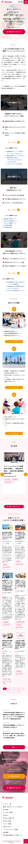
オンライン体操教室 (7, 682)
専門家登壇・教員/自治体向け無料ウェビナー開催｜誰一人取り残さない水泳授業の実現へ (14, 736)
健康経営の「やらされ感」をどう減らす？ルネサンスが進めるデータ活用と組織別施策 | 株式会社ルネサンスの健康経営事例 (7, 585)
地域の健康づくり (7, 568)
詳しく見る (12, 142)
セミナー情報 (7, 824)
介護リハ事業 (8, 482)
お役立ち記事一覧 (8, 818)
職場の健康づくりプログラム (16, 155)
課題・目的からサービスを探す (12, 807)
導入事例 (8, 479)
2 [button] (9, 689)
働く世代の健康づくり (11, 221)
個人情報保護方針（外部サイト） (13, 835)
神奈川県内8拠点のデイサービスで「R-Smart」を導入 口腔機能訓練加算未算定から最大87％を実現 (14, 469)
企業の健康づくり (7, 625)
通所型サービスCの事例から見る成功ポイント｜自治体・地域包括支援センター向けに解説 (20, 584)
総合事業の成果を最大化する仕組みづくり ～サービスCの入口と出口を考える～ (7, 536)
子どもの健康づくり (10, 223)
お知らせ (6, 815)
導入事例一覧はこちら (13, 506)
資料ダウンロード (22, 1)
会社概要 (6, 832)
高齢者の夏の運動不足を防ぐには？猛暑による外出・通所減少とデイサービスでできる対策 (7, 644)
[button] (26, 2)
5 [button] (23, 689)
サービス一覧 (7, 804)
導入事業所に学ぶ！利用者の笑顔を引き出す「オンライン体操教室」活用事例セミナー (20, 536)
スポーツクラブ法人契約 (14, 164)
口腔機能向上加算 (17, 479)
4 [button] (18, 689)
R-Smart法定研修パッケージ (16, 290)
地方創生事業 (8, 225)
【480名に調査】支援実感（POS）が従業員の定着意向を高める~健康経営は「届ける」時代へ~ (20, 644)
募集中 (6, 564)
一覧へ (13, 747)
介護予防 (19, 624)
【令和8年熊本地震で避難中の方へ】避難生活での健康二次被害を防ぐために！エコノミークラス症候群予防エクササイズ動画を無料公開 (14, 716)
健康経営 (6, 622)
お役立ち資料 (7, 821)
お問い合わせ (19, 1)
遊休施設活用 (8, 227)
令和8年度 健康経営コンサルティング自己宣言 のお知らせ (14, 726)
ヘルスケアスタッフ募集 (10, 829)
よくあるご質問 (8, 812)
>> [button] (18, 691)
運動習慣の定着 (21, 622)
